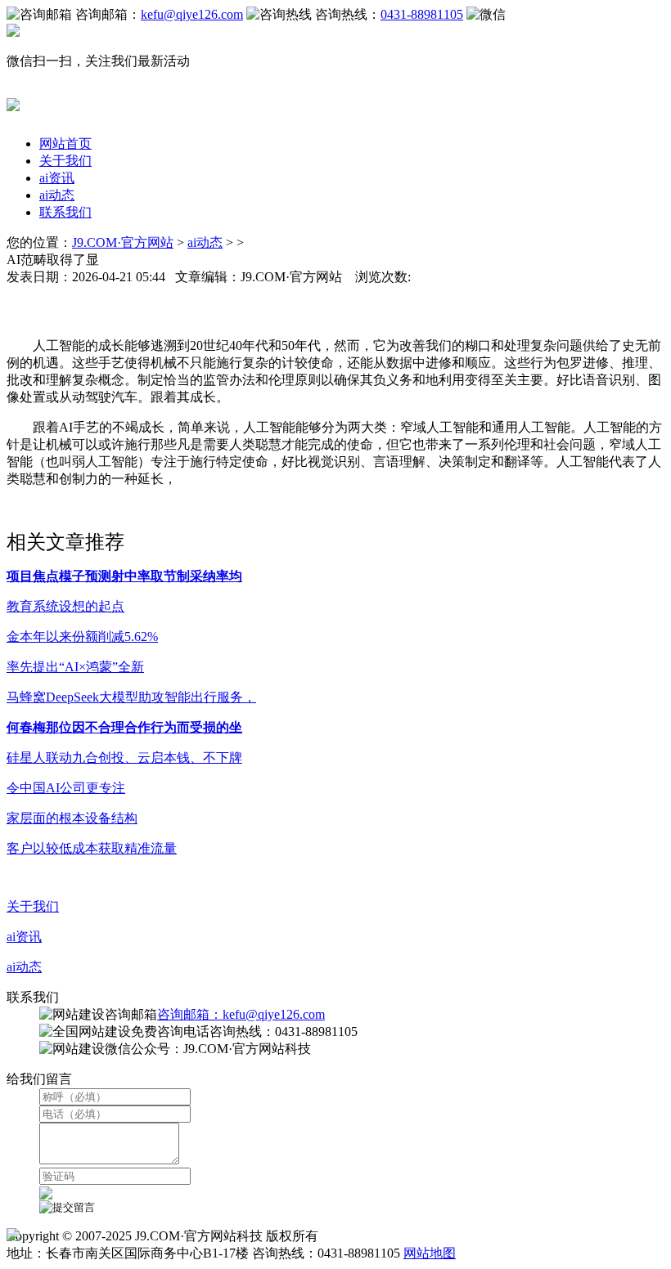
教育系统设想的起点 (65, 606)
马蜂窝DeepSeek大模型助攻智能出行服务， (131, 697)
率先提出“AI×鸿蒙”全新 (75, 667)
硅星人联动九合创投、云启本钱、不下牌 (124, 758)
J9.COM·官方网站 (122, 242)
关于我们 (65, 161)
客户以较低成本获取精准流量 (92, 848)
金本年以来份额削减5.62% (82, 636)
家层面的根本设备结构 (72, 818)
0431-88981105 (422, 14)
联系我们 (65, 212)
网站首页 (65, 143)
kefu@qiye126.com (192, 14)
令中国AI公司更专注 (66, 788)
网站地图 (429, 1253)
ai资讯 (56, 178)
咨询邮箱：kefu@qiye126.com (241, 1014)
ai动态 (56, 195)
